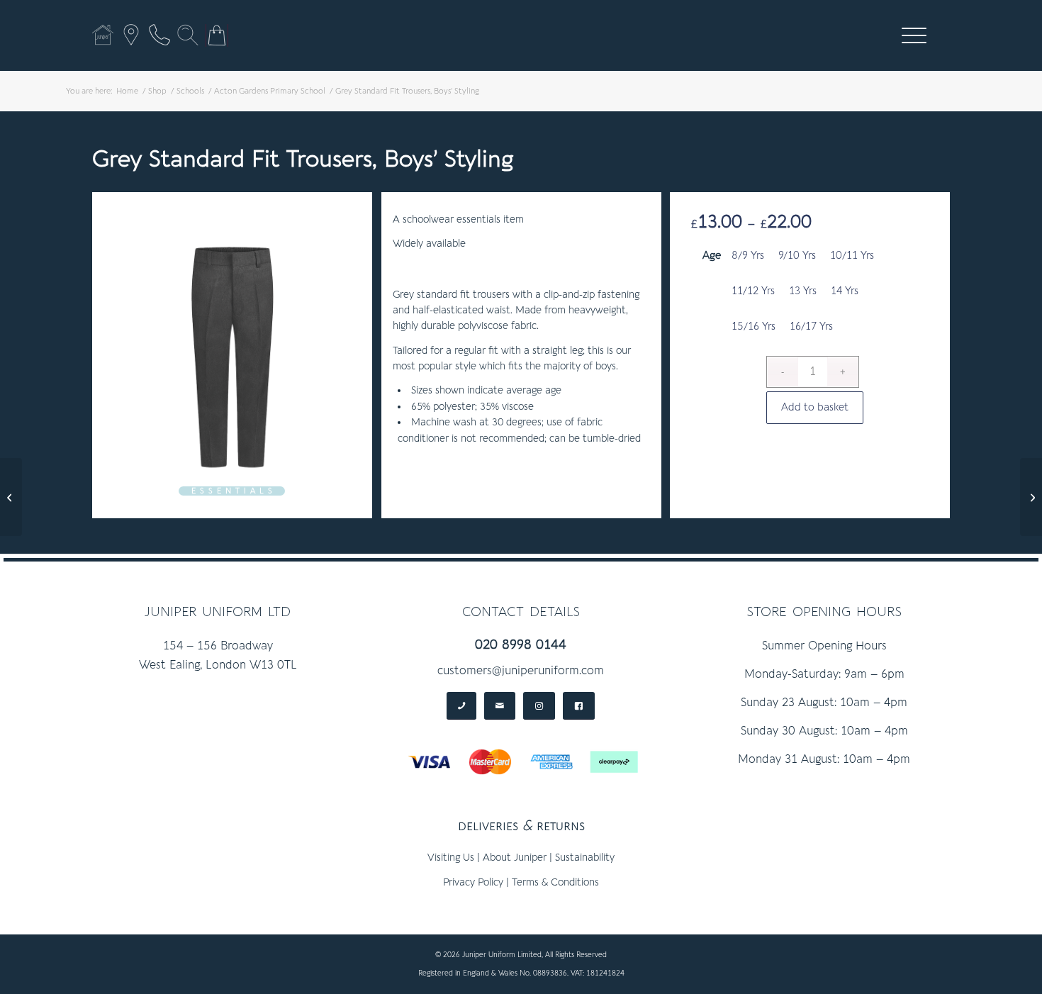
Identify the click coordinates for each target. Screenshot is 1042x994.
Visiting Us (450, 857)
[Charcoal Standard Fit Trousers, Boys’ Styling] (1031, 497)
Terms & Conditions (555, 882)
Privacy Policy (473, 882)
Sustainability (585, 857)
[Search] (187, 34)
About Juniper (515, 857)
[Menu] (909, 35)
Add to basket (814, 407)
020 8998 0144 (520, 644)
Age (711, 256)
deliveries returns (521, 825)
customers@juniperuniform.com (520, 670)
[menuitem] (914, 35)
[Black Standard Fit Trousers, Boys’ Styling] (11, 497)
